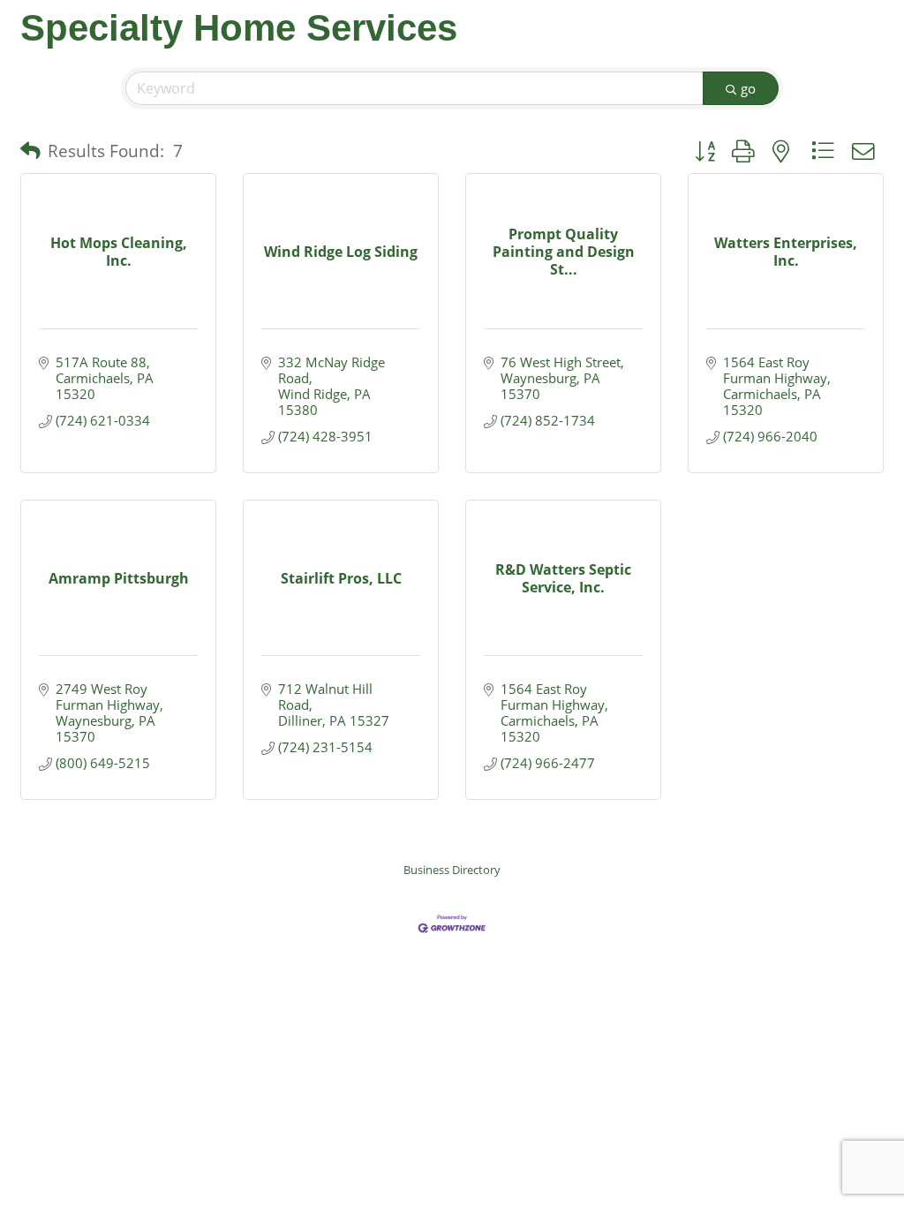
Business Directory (452, 870)
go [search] (748, 88)
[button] (30, 151)
